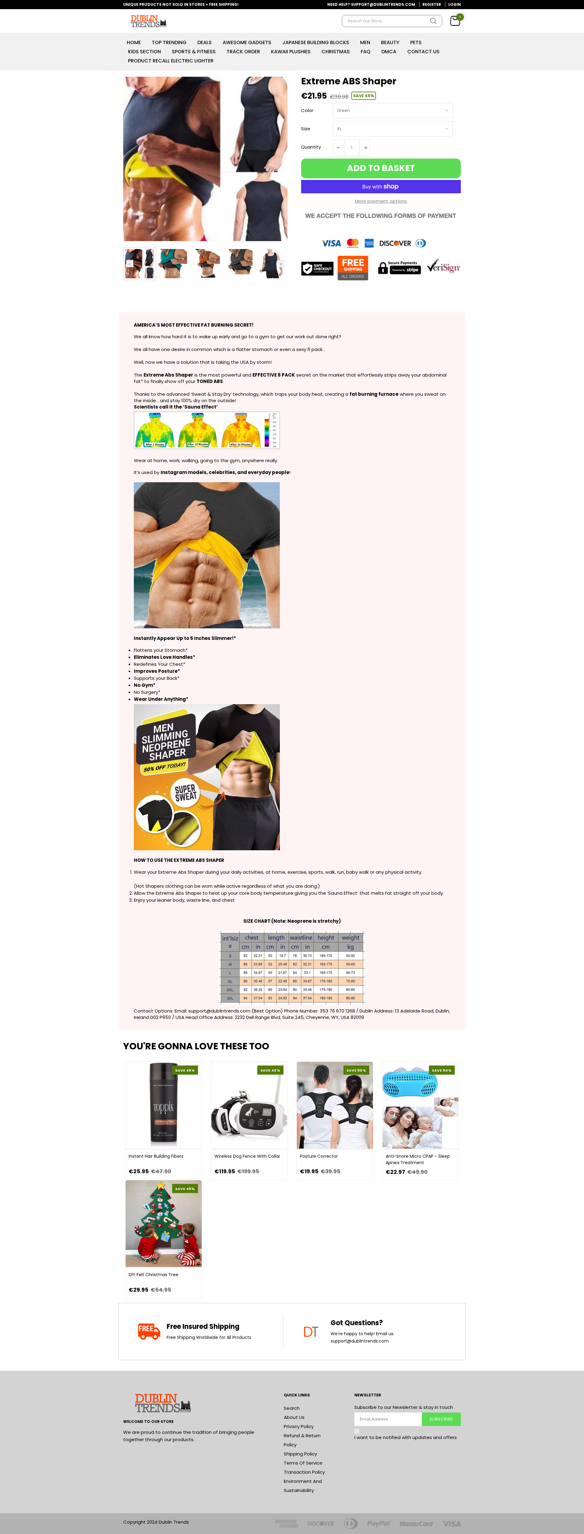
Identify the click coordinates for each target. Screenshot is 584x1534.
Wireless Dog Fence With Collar (247, 1156)
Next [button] (280, 263)
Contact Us (423, 51)
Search (292, 1408)
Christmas (336, 51)
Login (454, 4)
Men (365, 42)
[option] (139, 263)
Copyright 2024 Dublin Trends (156, 1522)
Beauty (390, 42)
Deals (204, 42)
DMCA (388, 51)
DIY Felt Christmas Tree (153, 1275)
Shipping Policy (300, 1454)
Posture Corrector (319, 1156)
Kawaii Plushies (291, 51)
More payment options (381, 201)
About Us (294, 1417)
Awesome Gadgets (247, 42)
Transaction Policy (304, 1472)
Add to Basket (381, 168)
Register (431, 4)
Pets (416, 42)
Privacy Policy (299, 1426)
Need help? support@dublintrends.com (371, 4)
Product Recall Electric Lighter (171, 60)
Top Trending (169, 42)
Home (134, 42)
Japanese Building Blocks (315, 42)
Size (305, 128)
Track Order (243, 51)
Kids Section (144, 51)
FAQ (365, 51)
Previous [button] (129, 263)
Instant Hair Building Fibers (156, 1156)
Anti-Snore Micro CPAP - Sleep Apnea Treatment (418, 1159)
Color (307, 110)
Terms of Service (303, 1463)
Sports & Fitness (194, 51)
